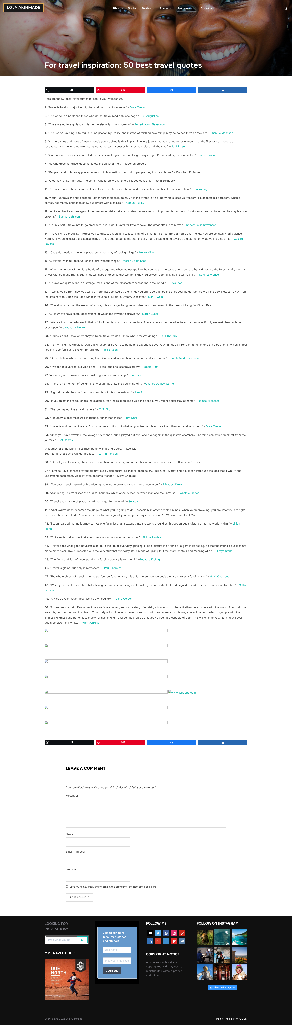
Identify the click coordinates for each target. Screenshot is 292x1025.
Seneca (133, 501)
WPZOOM (241, 1018)
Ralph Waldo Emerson (185, 358)
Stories (146, 8)
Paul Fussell (178, 146)
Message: (72, 795)
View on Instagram (224, 987)
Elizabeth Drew (172, 484)
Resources (184, 8)
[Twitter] (158, 933)
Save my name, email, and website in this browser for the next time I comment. (113, 886)
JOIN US (112, 970)
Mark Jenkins (90, 622)
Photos (118, 8)
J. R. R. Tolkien (108, 453)
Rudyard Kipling (150, 559)
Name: (70, 834)
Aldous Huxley (135, 202)
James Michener (208, 400)
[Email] (150, 933)
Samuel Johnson (222, 133)
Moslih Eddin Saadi (135, 261)
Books (132, 8)
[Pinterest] (182, 933)
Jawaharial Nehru (74, 327)
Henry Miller (147, 252)
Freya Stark (176, 283)
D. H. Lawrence (209, 274)
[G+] (158, 941)
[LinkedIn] (150, 941)
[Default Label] (166, 941)
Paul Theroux (168, 336)
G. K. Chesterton (220, 576)
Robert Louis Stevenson (150, 124)
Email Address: (75, 851)
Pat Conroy (66, 440)
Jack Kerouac (207, 155)
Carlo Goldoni (124, 598)
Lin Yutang (200, 189)
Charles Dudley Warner (160, 383)
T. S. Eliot (105, 409)
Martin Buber (150, 313)
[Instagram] (174, 933)
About (205, 8)
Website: (71, 869)
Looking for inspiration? (56, 926)
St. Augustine (150, 116)
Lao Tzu (136, 375)
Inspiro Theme (224, 1018)
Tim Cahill (132, 417)
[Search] (82, 939)
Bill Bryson (111, 349)
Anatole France (189, 493)
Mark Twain (137, 107)
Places (164, 8)
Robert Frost (150, 366)
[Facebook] (166, 933)
